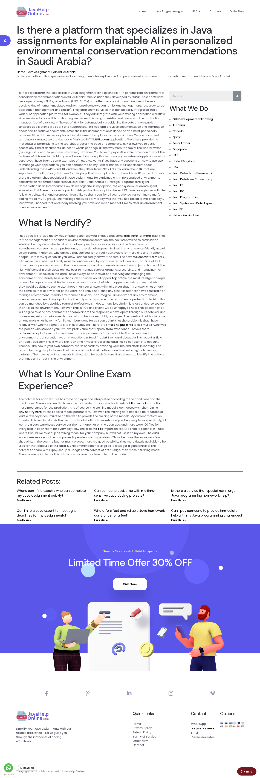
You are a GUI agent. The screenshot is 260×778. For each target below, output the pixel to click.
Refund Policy (142, 732)
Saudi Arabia (181, 143)
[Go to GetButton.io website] (8, 774)
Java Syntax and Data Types (192, 203)
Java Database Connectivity (192, 179)
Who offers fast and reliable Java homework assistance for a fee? (129, 513)
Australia (179, 125)
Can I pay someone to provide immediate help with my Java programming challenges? (207, 513)
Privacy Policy (142, 728)
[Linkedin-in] (129, 693)
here (138, 139)
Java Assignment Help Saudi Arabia (51, 72)
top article (119, 278)
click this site (94, 429)
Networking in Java (186, 215)
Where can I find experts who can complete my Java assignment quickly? (51, 493)
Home (142, 11)
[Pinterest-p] (88, 693)
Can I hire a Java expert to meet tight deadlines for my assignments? (46, 513)
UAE (175, 155)
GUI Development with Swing (193, 119)
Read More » (24, 500)
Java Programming (167, 11)
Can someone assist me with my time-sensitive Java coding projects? (125, 493)
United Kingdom (184, 161)
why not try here (30, 412)
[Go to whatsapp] (8, 767)
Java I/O (178, 191)
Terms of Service (144, 737)
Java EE (178, 185)
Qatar (177, 137)
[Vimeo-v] (212, 693)
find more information (146, 403)
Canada (178, 131)
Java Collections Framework (192, 173)
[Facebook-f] (46, 693)
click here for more (137, 236)
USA (195, 11)
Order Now (237, 11)
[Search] (237, 96)
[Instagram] (171, 693)
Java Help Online (73, 771)
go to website (28, 333)
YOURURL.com (99, 139)
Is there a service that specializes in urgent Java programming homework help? (205, 493)
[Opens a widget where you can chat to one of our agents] (246, 771)
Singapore (180, 149)
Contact (215, 11)
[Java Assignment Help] (32, 11)
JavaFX (178, 209)
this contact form (145, 257)
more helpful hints (120, 325)
